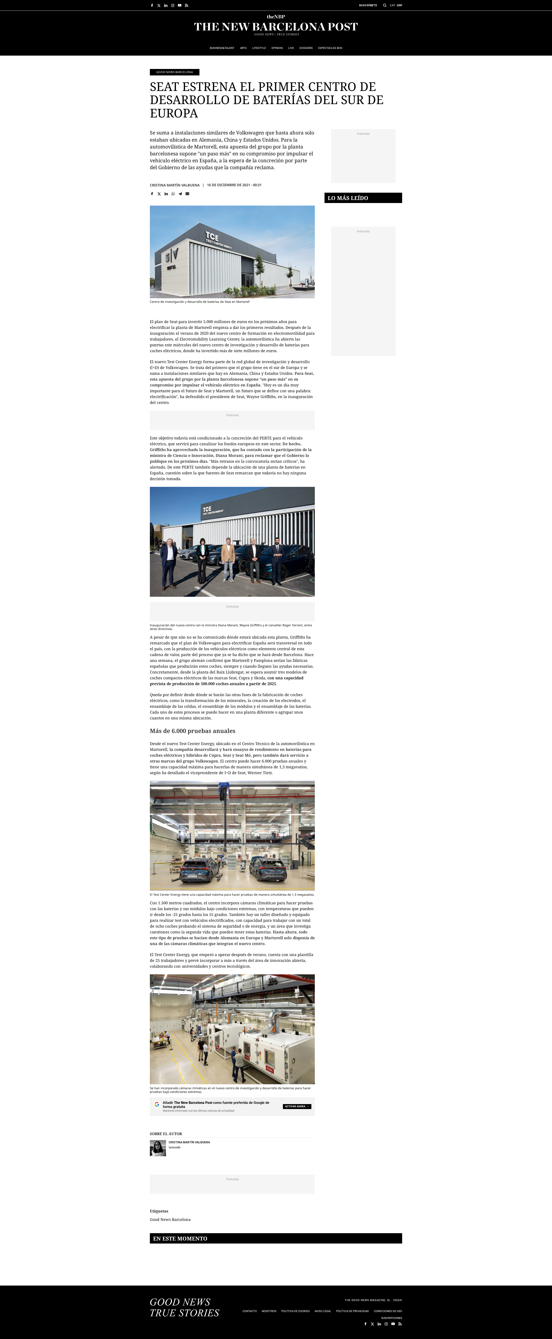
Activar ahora (295, 1106)
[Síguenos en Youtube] (179, 5)
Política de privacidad (352, 1311)
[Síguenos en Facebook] (152, 5)
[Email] (187, 194)
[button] (385, 5)
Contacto (250, 1311)
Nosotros (269, 1311)
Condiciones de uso (388, 1311)
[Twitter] (159, 194)
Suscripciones (391, 1318)
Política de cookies (295, 1311)
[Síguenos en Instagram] (173, 5)
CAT (392, 5)
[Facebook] (152, 194)
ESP (399, 5)
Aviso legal (323, 1311)
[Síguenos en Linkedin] (166, 5)
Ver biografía (174, 1147)
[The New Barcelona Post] (185, 1307)
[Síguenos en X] (159, 5)
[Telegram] (180, 194)
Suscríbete (368, 5)
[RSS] (186, 5)
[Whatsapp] (173, 194)
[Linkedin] (166, 194)
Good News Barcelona (174, 72)
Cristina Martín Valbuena (175, 185)
